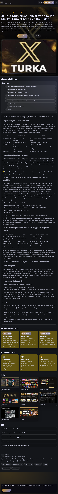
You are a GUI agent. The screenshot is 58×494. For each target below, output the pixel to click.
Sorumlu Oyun (28, 464)
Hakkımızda (38, 464)
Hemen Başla (49, 2)
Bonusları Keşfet (35, 36)
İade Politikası (15, 468)
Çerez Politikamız (6, 464)
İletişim (45, 464)
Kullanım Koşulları (18, 464)
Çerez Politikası (6, 468)
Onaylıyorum (7, 490)
